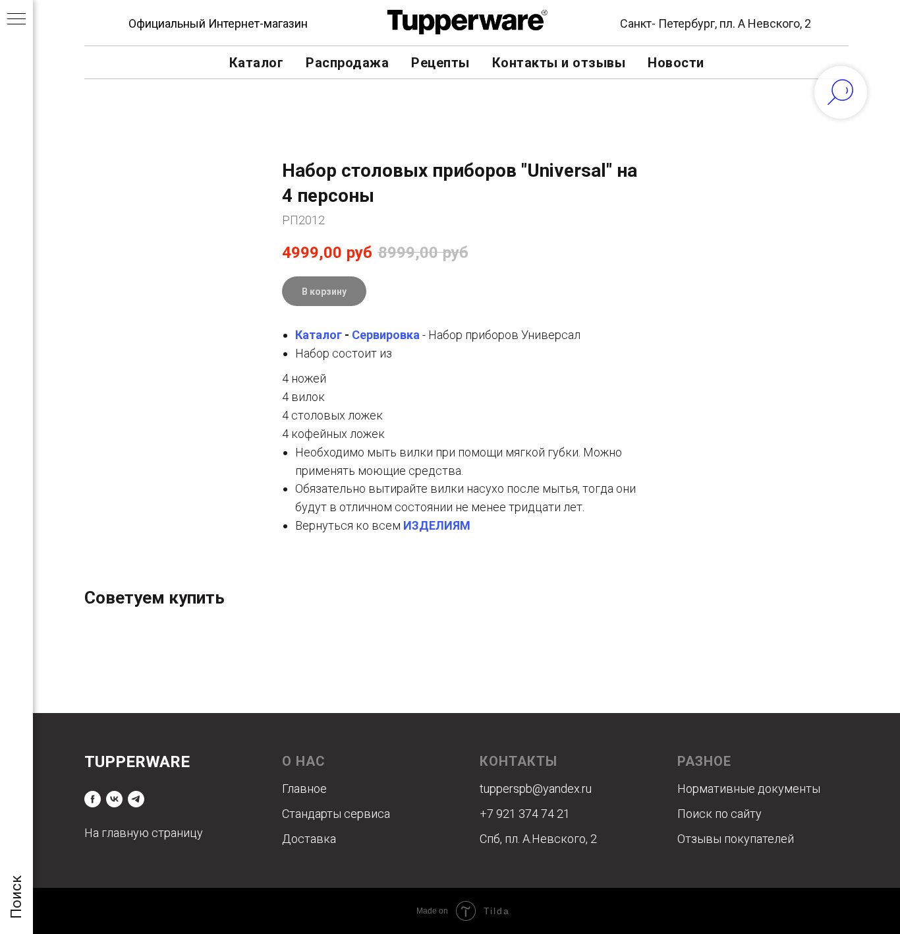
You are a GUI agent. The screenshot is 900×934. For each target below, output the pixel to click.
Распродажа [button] (347, 63)
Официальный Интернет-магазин (218, 23)
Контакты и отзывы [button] (559, 63)
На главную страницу (143, 833)
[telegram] (136, 799)
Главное (304, 788)
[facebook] (92, 799)
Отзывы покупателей (735, 839)
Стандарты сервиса (336, 814)
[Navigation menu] (16, 19)
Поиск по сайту (719, 814)
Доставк (306, 839)
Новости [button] (676, 63)
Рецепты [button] (440, 63)
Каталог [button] (256, 63)
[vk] (114, 799)
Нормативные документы (748, 788)
